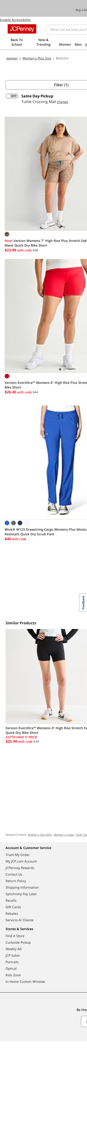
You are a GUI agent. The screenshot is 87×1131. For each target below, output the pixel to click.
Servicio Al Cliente (19, 920)
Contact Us (14, 874)
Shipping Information (22, 887)
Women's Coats (64, 835)
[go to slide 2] (64, 227)
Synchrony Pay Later (21, 894)
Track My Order (18, 855)
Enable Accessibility (15, 19)
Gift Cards (13, 907)
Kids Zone (13, 975)
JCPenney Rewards (20, 868)
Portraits (12, 962)
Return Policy (16, 881)
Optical (11, 968)
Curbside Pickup (18, 942)
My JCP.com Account (21, 861)
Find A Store (15, 936)
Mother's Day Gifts (40, 835)
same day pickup (37, 96)
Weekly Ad (14, 949)
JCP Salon (13, 955)
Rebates (12, 913)
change (62, 102)
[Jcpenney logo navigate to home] (21, 29)
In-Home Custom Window (25, 981)
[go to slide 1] (60, 227)
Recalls (11, 900)
